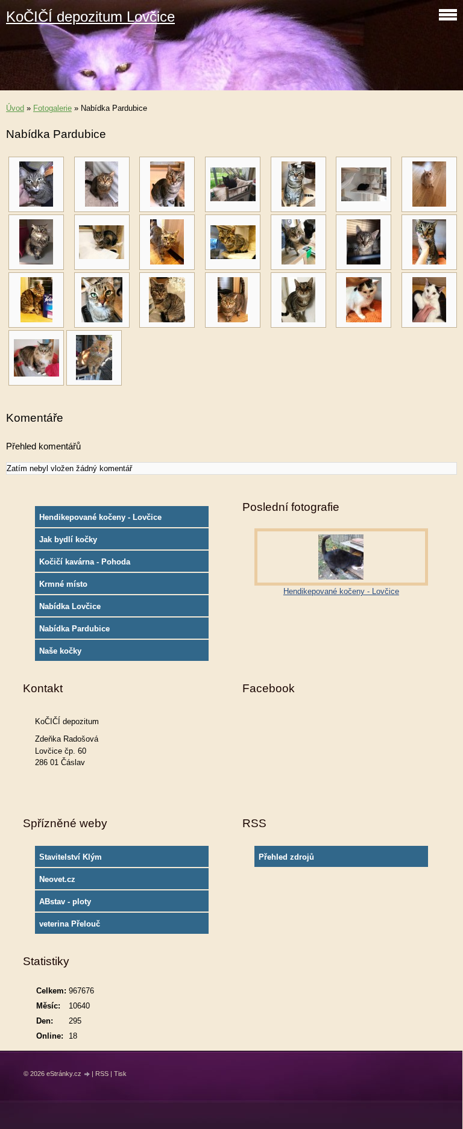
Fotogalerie (52, 108)
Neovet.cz (57, 879)
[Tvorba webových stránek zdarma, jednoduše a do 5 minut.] (87, 1074)
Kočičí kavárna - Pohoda (84, 561)
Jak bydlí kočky (68, 539)
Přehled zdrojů (286, 857)
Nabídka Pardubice (74, 628)
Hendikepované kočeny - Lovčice (100, 517)
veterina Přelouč (69, 923)
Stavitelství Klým (70, 857)
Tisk (120, 1073)
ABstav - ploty (65, 901)
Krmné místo (63, 584)
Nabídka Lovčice (70, 606)
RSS (102, 1073)
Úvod (15, 108)
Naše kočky (60, 650)
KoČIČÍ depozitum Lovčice (90, 16)
